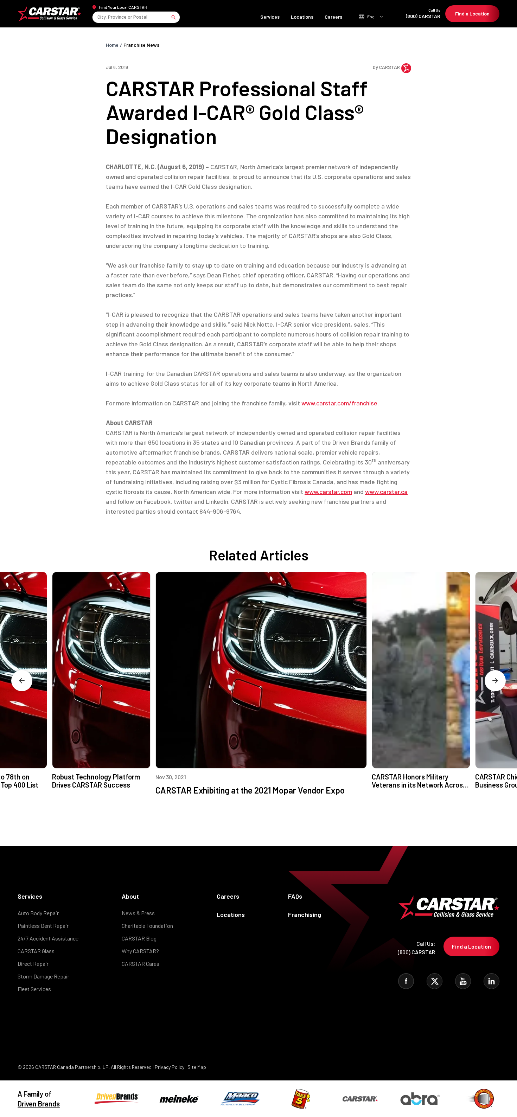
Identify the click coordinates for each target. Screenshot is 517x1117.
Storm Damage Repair (43, 976)
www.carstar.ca (386, 491)
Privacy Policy (169, 1067)
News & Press (138, 913)
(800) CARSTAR (423, 13)
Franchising (304, 914)
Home (112, 45)
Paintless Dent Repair (43, 925)
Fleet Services (34, 989)
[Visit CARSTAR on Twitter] (434, 981)
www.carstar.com (328, 491)
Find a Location (472, 14)
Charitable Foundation (147, 925)
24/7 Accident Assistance (48, 938)
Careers (333, 17)
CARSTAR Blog (139, 938)
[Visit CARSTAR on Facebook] (406, 981)
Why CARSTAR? (140, 951)
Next (495, 680)
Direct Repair (33, 963)
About (130, 896)
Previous (21, 680)
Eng (371, 16)
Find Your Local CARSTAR (123, 7)
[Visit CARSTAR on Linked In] (491, 981)
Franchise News (141, 45)
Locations (302, 17)
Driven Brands (39, 1103)
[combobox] (97, 17)
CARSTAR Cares (140, 963)
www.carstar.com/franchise (339, 403)
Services (270, 17)
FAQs (295, 896)
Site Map (196, 1067)
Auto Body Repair (38, 913)
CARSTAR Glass (36, 951)
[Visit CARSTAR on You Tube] (463, 981)
